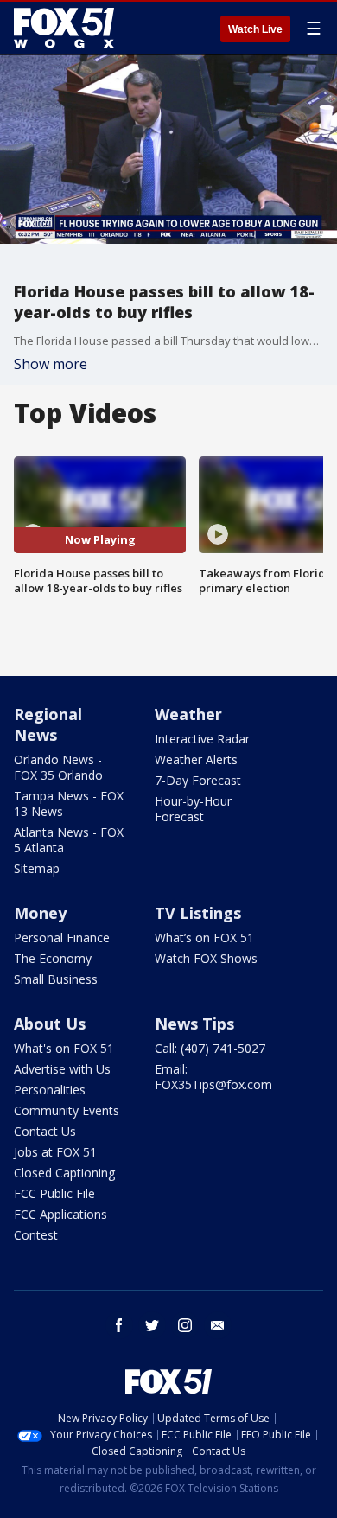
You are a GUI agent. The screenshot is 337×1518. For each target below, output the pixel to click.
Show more (50, 363)
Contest (36, 1235)
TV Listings (198, 913)
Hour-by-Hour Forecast (193, 809)
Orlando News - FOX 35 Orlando (58, 767)
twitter (152, 1325)
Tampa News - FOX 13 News (69, 804)
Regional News (48, 724)
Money (40, 913)
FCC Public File (54, 1193)
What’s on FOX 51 (204, 937)
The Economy (53, 958)
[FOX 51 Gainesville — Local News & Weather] (64, 27)
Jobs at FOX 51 (55, 1152)
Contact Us (45, 1131)
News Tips (194, 1023)
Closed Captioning (64, 1172)
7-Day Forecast (198, 780)
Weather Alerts (196, 759)
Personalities (50, 1089)
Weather (188, 714)
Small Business (56, 979)
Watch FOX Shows (206, 958)
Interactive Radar (202, 738)
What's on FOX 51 (64, 1048)
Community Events (66, 1110)
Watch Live (255, 29)
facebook (119, 1325)
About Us (50, 1023)
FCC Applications (60, 1214)
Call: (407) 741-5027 (210, 1048)
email (218, 1325)
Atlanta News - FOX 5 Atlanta (69, 840)
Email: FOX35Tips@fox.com (213, 1077)
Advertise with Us (62, 1069)
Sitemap (37, 868)
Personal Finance (62, 937)
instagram (185, 1325)
